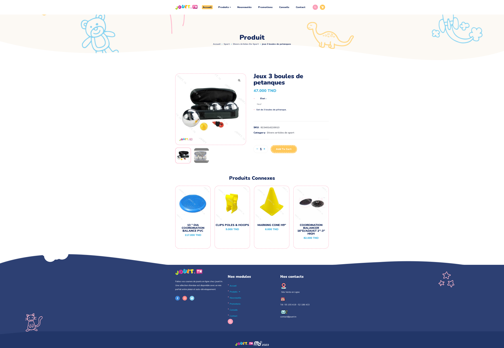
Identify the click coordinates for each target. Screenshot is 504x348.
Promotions (235, 303)
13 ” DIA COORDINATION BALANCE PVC (193, 228)
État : (263, 98)
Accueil (216, 44)
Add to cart (284, 149)
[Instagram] (184, 298)
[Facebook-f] (177, 298)
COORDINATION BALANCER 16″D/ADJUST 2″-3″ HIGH (311, 229)
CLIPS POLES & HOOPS (232, 225)
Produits (233, 291)
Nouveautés (235, 297)
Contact (233, 316)
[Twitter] (192, 298)
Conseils (234, 310)
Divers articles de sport (246, 44)
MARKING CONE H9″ (272, 225)
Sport (227, 44)
